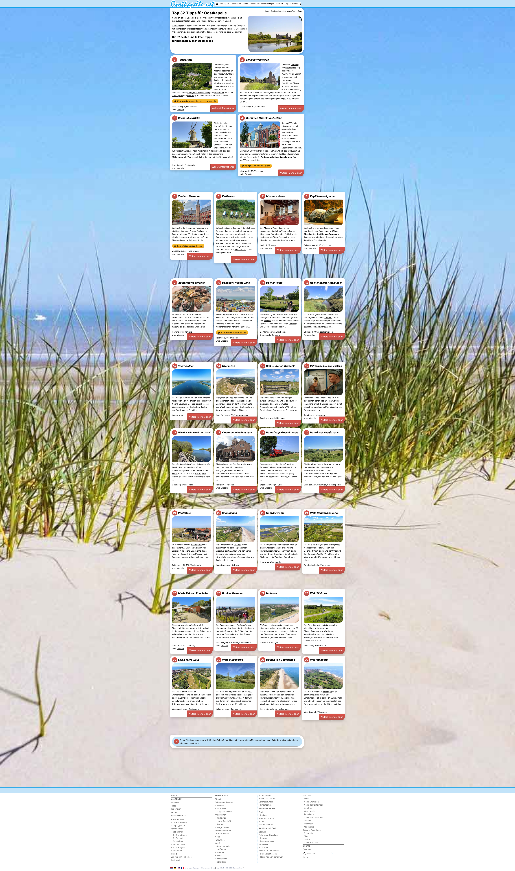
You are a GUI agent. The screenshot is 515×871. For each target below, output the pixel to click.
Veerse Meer (183, 366)
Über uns (307, 849)
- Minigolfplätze (222, 827)
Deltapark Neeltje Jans (233, 282)
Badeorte (175, 803)
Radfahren (226, 196)
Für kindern (176, 809)
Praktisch (279, 4)
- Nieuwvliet (308, 833)
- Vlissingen (308, 823)
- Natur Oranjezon (311, 802)
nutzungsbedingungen (192, 868)
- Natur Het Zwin (310, 842)
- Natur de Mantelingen (313, 805)
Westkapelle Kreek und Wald (192, 432)
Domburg (191, 95)
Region (287, 4)
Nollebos (269, 593)
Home (174, 795)
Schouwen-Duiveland (322, 470)
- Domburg (307, 808)
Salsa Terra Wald (186, 659)
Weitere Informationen (223, 108)
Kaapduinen (227, 513)
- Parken (262, 815)
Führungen (220, 840)
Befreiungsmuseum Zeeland (323, 366)
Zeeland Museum (187, 196)
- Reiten (218, 855)
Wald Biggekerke (230, 659)
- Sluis (305, 836)
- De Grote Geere (179, 822)
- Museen (219, 805)
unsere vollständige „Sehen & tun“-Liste (215, 740)
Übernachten (236, 4)
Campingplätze (178, 825)
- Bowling (219, 824)
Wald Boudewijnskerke (322, 513)
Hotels (174, 854)
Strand (245, 4)
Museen (272, 154)
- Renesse (263, 838)
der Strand (188, 18)
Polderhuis (182, 513)
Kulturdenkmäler (278, 740)
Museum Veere (273, 196)
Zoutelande (177, 701)
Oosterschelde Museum (234, 432)
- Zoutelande (308, 814)
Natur (217, 837)
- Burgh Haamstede (268, 854)
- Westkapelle (309, 811)
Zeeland (217, 80)
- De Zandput (177, 838)
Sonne (193, 21)
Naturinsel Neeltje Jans (322, 432)
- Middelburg (308, 827)
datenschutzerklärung (208, 868)
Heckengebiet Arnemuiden (323, 282)
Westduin (220, 551)
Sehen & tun (255, 4)
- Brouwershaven (266, 841)
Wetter (295, 4)
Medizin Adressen (267, 818)
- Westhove (176, 850)
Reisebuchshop (266, 824)
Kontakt (306, 857)
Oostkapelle (224, 4)
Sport (217, 843)
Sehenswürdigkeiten (224, 802)
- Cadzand (307, 839)
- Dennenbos (177, 841)
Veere (283, 231)
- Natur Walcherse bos (313, 817)
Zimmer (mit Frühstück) (181, 857)
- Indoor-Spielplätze (224, 821)
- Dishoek (307, 820)
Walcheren (219, 92)
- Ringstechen (265, 805)
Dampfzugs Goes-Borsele (279, 432)
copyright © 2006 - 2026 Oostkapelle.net (229, 868)
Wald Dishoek (316, 593)
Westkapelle (200, 473)
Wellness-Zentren (223, 830)
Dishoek (237, 545)
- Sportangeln (265, 795)
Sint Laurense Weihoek (278, 366)
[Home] (217, 4)
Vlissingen (320, 237)
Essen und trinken (267, 798)
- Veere (306, 798)
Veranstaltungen (267, 4)
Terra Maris (183, 59)
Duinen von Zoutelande (278, 659)
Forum (261, 821)
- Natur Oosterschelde (269, 850)
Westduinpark (316, 659)
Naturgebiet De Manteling (198, 92)
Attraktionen (264, 740)
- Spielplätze (220, 818)
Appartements (177, 819)
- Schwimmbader (223, 846)
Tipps (173, 806)
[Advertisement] (324, 70)
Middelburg (195, 237)
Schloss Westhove (255, 59)
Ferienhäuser (177, 829)
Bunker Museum (230, 593)
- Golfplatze (220, 862)
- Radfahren (220, 849)
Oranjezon (226, 366)
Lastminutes (176, 860)
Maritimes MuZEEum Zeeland (261, 118)
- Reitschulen (221, 858)
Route (261, 812)
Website (180, 109)
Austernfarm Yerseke (189, 282)
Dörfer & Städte (222, 833)
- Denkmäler (220, 808)
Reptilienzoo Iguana (320, 196)
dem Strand (279, 634)
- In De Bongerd (178, 847)
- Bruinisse (263, 844)
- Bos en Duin (177, 832)
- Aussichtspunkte (223, 812)
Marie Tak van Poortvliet (190, 593)
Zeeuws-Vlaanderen (312, 830)
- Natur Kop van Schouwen (271, 857)
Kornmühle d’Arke (187, 118)
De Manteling (271, 282)
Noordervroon (272, 513)
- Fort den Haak (178, 844)
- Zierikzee (263, 847)
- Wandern (219, 852)
